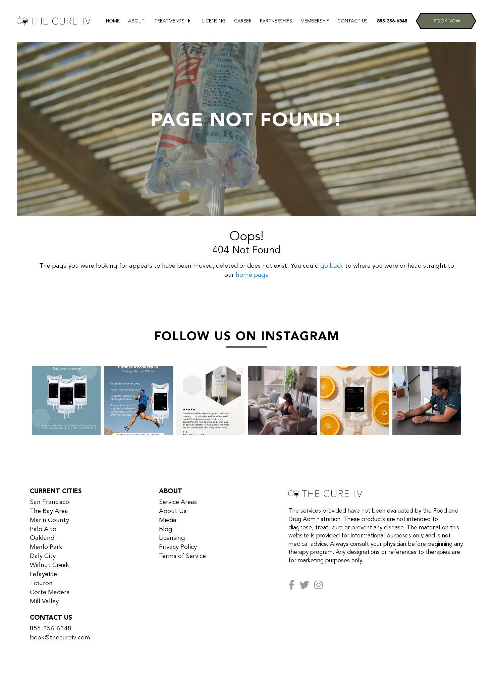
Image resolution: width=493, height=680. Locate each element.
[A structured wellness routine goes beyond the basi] (426, 400)
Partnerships (276, 21)
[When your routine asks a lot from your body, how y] (138, 400)
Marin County (49, 520)
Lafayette (43, 574)
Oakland (42, 538)
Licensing (172, 538)
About (136, 21)
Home (113, 21)
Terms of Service (182, 556)
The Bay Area (49, 511)
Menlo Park (46, 547)
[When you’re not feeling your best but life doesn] (210, 400)
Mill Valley (44, 601)
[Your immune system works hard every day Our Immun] (354, 400)
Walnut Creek (49, 565)
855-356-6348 (392, 21)
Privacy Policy (178, 547)
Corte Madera (50, 592)
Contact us (352, 21)
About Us (172, 511)
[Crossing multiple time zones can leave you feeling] (66, 400)
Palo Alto (43, 529)
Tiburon (41, 583)
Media (167, 520)
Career (243, 21)
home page (252, 275)
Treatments (169, 21)
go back (331, 266)
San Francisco (49, 502)
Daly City (43, 556)
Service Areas (178, 502)
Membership (314, 21)
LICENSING (214, 21)
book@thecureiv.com (60, 637)
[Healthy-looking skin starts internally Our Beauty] (282, 400)
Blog (165, 529)
